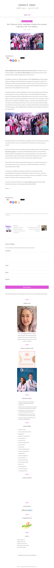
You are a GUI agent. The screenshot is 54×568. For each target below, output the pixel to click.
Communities (21, 438)
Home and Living (22, 451)
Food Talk (20, 444)
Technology (21, 466)
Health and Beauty (27, 21)
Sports (19, 464)
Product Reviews (22, 462)
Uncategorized (21, 470)
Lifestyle (20, 453)
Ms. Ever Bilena (40, 213)
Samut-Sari (27, 5)
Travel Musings (21, 468)
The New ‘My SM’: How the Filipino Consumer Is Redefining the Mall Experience (26, 403)
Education (20, 440)
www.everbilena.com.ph (31, 182)
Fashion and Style (22, 442)
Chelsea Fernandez (32, 213)
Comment (8, 250)
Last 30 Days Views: (21, 545)
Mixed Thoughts (22, 455)
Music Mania (21, 457)
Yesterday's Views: (21, 543)
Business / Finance (22, 436)
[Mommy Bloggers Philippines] (27, 529)
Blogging (20, 434)
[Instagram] (10, 59)
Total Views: (20, 547)
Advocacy (20, 429)
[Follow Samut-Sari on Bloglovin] (27, 510)
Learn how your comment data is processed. (36, 294)
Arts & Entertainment (23, 431)
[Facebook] (13, 59)
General (20, 447)
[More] (16, 59)
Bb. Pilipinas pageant (10, 151)
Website (7, 279)
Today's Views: (20, 541)
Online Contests (22, 460)
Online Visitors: (20, 539)
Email (7, 272)
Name (7, 265)
